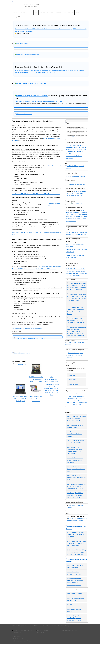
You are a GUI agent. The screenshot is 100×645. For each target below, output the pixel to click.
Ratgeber (70, 12)
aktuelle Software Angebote (75, 353)
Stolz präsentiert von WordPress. (21, 641)
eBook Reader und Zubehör (74, 593)
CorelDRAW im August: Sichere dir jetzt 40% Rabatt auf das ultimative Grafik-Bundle (38, 101)
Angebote (50, 12)
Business (42, 12)
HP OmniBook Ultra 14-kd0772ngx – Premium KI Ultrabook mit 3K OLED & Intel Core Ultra (76, 543)
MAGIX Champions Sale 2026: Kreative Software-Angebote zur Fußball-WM (75, 535)
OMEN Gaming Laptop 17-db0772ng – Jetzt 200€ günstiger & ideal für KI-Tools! (51, 392)
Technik (23, 12)
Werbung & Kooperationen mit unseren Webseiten (26, 625)
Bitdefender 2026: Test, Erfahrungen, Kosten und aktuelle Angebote (76, 469)
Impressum (53, 625)
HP (65, 12)
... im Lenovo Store (73, 384)
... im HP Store (71, 375)
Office (77, 12)
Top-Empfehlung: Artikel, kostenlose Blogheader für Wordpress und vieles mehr (74, 618)
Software (29, 12)
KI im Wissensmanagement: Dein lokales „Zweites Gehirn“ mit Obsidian (76, 434)
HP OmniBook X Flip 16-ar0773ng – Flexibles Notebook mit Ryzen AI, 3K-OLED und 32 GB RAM (76, 552)
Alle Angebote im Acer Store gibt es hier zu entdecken (27, 328)
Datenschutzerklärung (73, 136)
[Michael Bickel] (12, 2)
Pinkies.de (70, 604)
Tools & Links (45, 625)
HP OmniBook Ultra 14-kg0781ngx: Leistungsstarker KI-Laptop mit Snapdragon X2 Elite (76, 333)
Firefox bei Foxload (42, 630)
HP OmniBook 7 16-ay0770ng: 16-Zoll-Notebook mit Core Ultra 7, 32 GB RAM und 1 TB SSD (76, 298)
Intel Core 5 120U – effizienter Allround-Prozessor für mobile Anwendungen (75, 460)
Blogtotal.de (40, 632)
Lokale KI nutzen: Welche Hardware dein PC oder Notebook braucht (76, 477)
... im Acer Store (72, 379)
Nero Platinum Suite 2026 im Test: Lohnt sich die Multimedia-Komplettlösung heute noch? (76, 486)
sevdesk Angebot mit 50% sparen (75, 176)
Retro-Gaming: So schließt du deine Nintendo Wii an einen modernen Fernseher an (75, 495)
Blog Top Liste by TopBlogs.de (69, 630)
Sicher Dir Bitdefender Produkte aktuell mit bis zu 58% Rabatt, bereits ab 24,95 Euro (76, 193)
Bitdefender (58, 12)
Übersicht (15, 12)
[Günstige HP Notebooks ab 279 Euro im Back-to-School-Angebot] (74, 318)
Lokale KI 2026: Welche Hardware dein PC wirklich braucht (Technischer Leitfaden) (76, 418)
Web (36, 12)
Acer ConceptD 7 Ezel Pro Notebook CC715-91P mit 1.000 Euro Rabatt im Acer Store (36, 194)
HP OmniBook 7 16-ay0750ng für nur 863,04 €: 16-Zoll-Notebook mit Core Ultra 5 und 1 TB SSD (76, 287)
